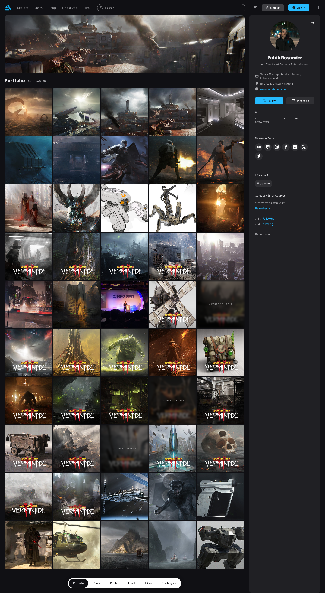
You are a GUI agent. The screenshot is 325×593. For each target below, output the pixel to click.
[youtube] (259, 147)
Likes (148, 583)
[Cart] (255, 7)
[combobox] (171, 7)
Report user (262, 234)
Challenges (169, 583)
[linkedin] (295, 147)
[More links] (318, 7)
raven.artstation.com (273, 89)
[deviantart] (259, 156)
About (131, 583)
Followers (268, 218)
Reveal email (263, 208)
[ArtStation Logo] (8, 8)
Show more (262, 121)
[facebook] (286, 147)
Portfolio (78, 583)
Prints (114, 583)
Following (267, 224)
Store (96, 583)
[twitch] (268, 147)
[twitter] (304, 147)
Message (303, 100)
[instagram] (277, 147)
